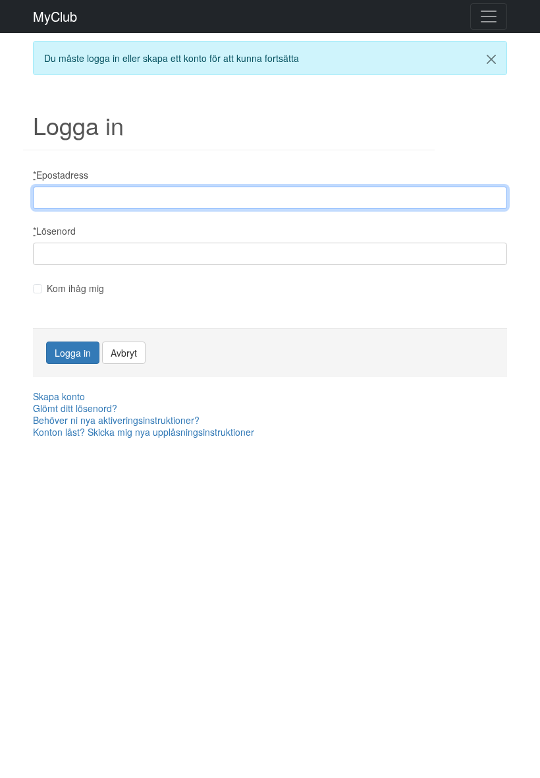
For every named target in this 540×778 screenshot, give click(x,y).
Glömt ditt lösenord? (75, 408)
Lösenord (54, 230)
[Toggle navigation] (488, 16)
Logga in (73, 352)
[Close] (491, 59)
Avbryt (124, 352)
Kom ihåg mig (75, 288)
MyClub (55, 16)
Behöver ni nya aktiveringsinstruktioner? (116, 420)
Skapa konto (59, 396)
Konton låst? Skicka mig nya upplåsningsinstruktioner (143, 431)
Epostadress (60, 174)
